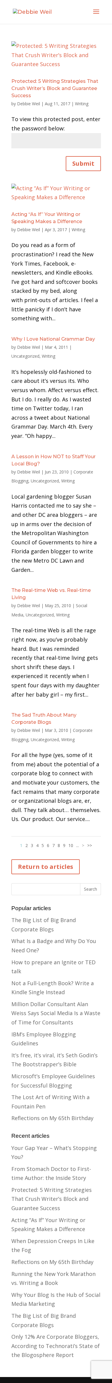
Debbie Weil (28, 103)
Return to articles (45, 867)
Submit (83, 163)
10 (70, 845)
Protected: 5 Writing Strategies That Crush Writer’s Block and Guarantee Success (54, 88)
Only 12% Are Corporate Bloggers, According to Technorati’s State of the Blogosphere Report (55, 1345)
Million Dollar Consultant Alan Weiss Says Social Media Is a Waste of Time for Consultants (55, 1013)
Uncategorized (25, 356)
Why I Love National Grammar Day (53, 339)
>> (89, 845)
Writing (81, 103)
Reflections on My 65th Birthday (52, 1118)
